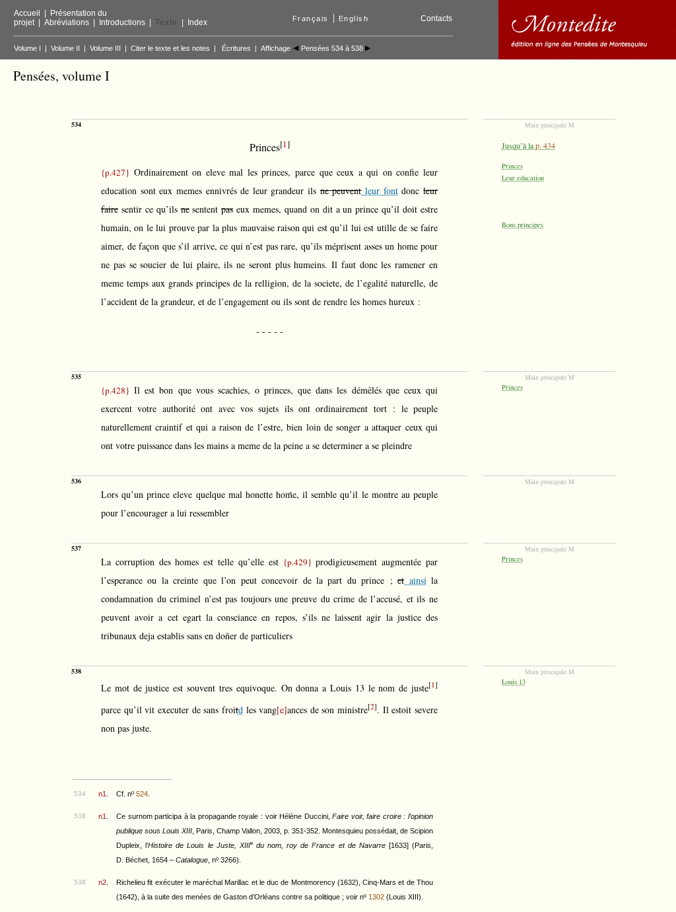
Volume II (65, 48)
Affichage (275, 48)
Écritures (236, 48)
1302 (376, 897)
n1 (102, 794)
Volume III (105, 48)
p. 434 (545, 145)
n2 (102, 882)
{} (115, 172)
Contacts (436, 18)
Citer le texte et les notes (170, 48)
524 (142, 794)
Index (197, 22)
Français (310, 18)
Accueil (27, 13)
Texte (166, 22)
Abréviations (66, 22)
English (354, 18)
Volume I (27, 48)
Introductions (122, 22)
